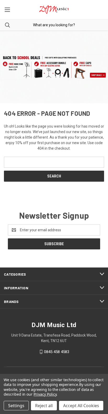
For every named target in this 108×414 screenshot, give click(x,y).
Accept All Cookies (81, 405)
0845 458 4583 (56, 351)
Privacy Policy (45, 394)
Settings (16, 405)
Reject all (44, 405)
